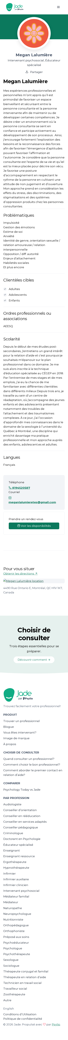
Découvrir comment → (34, 659)
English (8, 1008)
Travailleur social (15, 988)
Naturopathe (12, 908)
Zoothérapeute (14, 994)
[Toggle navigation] (58, 7)
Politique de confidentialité (22, 1018)
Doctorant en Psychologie (21, 839)
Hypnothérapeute (16, 867)
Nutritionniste (13, 919)
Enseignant (11, 850)
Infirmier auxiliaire (16, 879)
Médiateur (10, 902)
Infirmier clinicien (15, 885)
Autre (7, 1000)
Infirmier (9, 873)
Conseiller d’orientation (20, 810)
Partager (36, 72)
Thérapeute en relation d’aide (24, 977)
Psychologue (12, 948)
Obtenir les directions (19, 573)
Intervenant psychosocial (21, 890)
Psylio (56, 1024)
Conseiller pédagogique (20, 827)
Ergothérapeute (14, 862)
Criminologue (13, 833)
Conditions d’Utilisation (19, 1014)
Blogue (8, 726)
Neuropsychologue (17, 913)
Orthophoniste (14, 931)
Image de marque (16, 738)
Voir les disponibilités (35, 525)
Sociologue (11, 965)
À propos (9, 744)
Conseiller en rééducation (21, 816)
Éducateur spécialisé (18, 844)
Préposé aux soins (16, 937)
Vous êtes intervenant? (19, 732)
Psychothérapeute (16, 954)
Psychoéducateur (16, 942)
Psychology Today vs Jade (21, 789)
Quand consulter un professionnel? (28, 758)
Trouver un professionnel (21, 721)
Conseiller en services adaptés (25, 821)
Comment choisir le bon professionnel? (31, 764)
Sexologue (10, 959)
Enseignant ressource (19, 856)
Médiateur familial (16, 896)
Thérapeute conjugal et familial (25, 971)
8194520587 (20, 487)
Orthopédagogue (16, 925)
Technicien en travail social (22, 983)
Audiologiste (12, 804)
